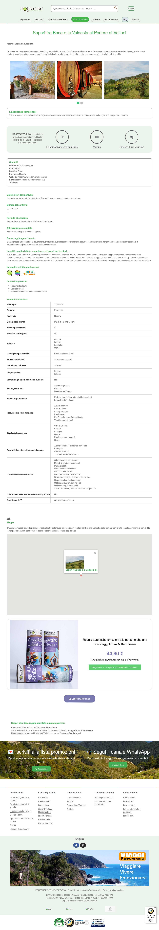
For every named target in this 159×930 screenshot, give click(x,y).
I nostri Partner (44, 815)
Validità (97, 147)
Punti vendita (44, 819)
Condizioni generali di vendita (19, 805)
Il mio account (129, 797)
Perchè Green (44, 801)
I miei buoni (128, 815)
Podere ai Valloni (18, 727)
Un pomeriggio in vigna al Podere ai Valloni (30, 733)
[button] (81, 576)
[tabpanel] (32, 80)
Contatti (70, 809)
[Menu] (155, 908)
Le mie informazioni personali (131, 810)
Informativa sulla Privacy (20, 810)
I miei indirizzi (129, 805)
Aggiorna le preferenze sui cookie (21, 820)
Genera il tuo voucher (132, 147)
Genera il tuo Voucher (76, 805)
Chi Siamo (43, 797)
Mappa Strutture (45, 823)
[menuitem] (25, 19)
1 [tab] (77, 103)
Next (152, 83)
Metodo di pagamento (19, 829)
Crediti (13, 825)
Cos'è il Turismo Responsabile (45, 810)
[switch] (150, 920)
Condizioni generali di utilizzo (62, 147)
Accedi (131, 8)
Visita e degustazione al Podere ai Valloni (29, 730)
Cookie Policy (16, 814)
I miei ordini (128, 801)
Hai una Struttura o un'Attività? (103, 803)
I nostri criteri (43, 805)
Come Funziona (74, 797)
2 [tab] (81, 103)
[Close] (95, 553)
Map (8, 518)
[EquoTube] (31, 9)
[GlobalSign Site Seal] (82, 922)
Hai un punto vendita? (104, 797)
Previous (7, 83)
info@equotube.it (116, 890)
